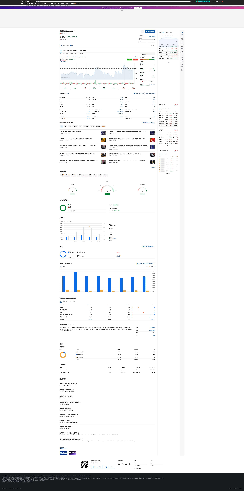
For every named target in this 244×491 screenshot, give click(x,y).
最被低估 (160, 135)
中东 (60, 5)
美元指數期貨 (161, 40)
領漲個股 (164, 89)
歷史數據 (71, 35)
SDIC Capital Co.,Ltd (64, 354)
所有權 (67, 35)
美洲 (55, 5)
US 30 (160, 36)
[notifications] (219, 1)
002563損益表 (65, 245)
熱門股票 (161, 111)
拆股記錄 (75, 35)
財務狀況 (75, 32)
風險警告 (240, 469)
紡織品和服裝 (152, 309)
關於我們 (152, 442)
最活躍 (160, 89)
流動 (135, 444)
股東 (61, 325)
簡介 (63, 35)
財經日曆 (62, 3)
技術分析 (63, 153)
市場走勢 (161, 86)
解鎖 (91, 300)
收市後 (43, 5)
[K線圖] (61, 38)
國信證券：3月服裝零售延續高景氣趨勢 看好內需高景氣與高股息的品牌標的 (77, 135)
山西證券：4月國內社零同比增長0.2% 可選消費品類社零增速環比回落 (76, 120)
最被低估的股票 (162, 132)
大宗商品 (166, 14)
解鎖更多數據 (151, 18)
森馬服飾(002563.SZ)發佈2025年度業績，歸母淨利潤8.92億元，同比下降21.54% (79, 142)
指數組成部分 (81, 35)
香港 (31, 5)
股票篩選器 (67, 3)
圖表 (64, 32)
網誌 (135, 442)
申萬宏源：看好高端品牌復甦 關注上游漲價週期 (70, 113)
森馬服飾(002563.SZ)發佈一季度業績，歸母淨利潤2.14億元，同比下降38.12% (127, 142)
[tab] (62, 156)
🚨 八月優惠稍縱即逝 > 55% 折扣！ (203, 1)
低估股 (68, 5)
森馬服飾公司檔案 (66, 306)
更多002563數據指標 (150, 75)
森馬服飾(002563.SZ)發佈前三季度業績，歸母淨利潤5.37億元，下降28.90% (127, 120)
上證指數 (160, 30)
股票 (23, 5)
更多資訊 (71, 27)
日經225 (160, 34)
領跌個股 (169, 89)
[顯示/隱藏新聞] (85, 38)
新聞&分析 (69, 32)
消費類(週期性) (152, 311)
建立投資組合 (137, 447)
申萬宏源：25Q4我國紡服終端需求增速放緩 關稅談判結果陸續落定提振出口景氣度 (127, 113)
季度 (64, 248)
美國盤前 (39, 5)
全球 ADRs (47, 5)
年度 (61, 248)
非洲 (65, 5)
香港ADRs (51, 5)
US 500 (160, 38)
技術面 (80, 32)
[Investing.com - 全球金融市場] (26, 1)
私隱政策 (235, 469)
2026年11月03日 (120, 93)
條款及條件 (230, 469)
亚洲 (62, 5)
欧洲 (57, 5)
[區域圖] (63, 38)
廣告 (152, 444)
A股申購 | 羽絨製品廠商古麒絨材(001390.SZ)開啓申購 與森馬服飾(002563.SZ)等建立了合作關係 (128, 128)
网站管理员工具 (137, 449)
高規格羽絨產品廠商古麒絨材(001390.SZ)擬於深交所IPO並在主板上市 (125, 135)
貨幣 (160, 14)
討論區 (84, 32)
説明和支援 (153, 447)
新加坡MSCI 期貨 (162, 32)
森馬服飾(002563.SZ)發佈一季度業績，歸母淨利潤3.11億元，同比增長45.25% (78, 127)
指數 (163, 14)
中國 (154, 317)
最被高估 (165, 135)
